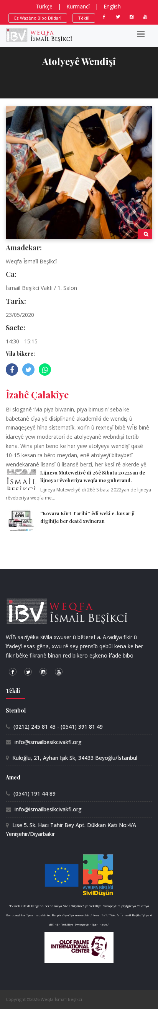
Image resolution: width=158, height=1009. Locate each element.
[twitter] (118, 17)
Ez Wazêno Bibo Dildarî (37, 18)
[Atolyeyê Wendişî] (79, 172)
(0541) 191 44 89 (34, 793)
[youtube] (145, 17)
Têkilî (83, 18)
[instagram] (131, 17)
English (112, 6)
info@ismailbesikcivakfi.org (48, 742)
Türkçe (44, 6)
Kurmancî (78, 6)
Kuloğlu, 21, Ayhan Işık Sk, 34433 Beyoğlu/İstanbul (74, 757)
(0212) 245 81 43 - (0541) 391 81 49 (58, 726)
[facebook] (104, 17)
